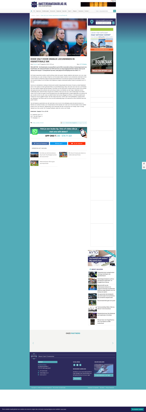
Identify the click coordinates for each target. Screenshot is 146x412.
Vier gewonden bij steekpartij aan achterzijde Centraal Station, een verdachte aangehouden (106, 294)
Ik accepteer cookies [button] (137, 409)
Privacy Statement (110, 385)
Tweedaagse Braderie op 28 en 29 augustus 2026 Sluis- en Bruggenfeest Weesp (105, 278)
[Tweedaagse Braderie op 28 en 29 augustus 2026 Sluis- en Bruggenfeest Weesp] (92, 279)
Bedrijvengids (45, 11)
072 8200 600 (43, 369)
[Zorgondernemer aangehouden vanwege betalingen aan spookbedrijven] (92, 273)
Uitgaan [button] (74, 11)
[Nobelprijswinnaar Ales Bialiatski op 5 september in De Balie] (92, 314)
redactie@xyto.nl (44, 371)
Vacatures (80, 11)
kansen (42, 122)
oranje (33, 122)
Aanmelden (77, 376)
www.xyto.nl (43, 373)
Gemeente (52, 11)
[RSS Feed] (80, 363)
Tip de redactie (78, 143)
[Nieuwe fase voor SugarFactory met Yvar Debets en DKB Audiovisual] (92, 320)
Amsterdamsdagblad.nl (52, 3)
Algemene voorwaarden (93, 385)
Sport (37, 15)
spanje (37, 122)
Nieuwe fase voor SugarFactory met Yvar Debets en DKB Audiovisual (105, 319)
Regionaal (58, 11)
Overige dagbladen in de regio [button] (102, 373)
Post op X (59, 143)
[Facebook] (74, 363)
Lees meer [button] (63, 409)
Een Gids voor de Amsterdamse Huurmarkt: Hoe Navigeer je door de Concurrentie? (48, 154)
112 (34, 11)
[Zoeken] (114, 11)
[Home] (31, 11)
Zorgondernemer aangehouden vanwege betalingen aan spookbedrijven (105, 272)
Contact (87, 11)
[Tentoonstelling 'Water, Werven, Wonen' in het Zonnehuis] (92, 307)
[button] (31, 341)
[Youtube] (77, 363)
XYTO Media (83, 64)
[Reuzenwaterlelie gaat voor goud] (92, 301)
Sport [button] (69, 11)
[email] (144, 167)
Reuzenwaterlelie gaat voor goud (106, 298)
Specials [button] (64, 11)
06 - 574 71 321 (64, 136)
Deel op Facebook (41, 143)
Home (33, 15)
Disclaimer (102, 385)
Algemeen (38, 11)
